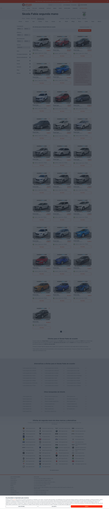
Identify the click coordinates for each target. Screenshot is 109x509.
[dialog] (54, 502)
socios (14, 499)
